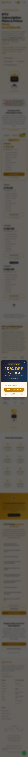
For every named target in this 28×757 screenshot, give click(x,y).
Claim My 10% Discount (14, 389)
